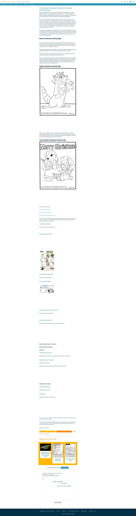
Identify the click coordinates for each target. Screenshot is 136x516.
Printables (4, 4)
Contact (64, 511)
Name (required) (64, 483)
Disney (16, 4)
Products (32, 4)
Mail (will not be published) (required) (64, 486)
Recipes (26, 4)
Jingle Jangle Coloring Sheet (44, 386)
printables (47, 434)
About (58, 511)
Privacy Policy (92, 511)
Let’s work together (74, 511)
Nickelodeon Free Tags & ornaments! (46, 359)
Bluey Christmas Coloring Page (45, 212)
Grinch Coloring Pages (43, 417)
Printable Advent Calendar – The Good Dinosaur (48, 310)
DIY (21, 4)
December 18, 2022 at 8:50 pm (48, 474)
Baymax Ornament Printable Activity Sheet (47, 215)
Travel (10, 4)
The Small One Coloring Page (44, 209)
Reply (43, 478)
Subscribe (65, 467)
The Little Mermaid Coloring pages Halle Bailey (51, 473)
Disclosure (83, 511)
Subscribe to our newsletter (47, 511)
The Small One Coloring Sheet (45, 223)
